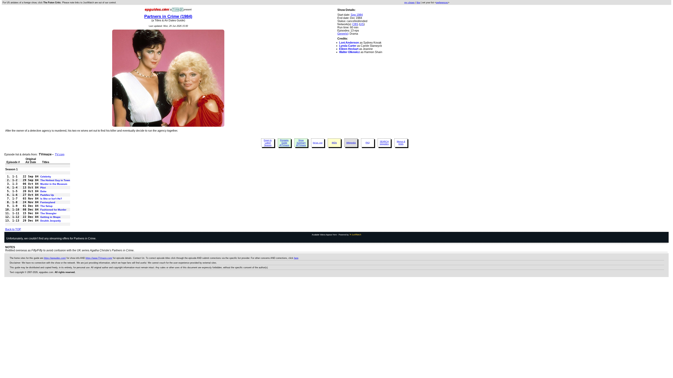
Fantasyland (47, 202)
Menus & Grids (401, 142)
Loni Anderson (349, 42)
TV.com (59, 154)
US (362, 24)
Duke (43, 191)
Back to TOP (13, 229)
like (418, 2)
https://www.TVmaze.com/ (99, 258)
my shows (409, 2)
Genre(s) (342, 33)
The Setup (46, 206)
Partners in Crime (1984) (168, 16)
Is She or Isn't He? (51, 198)
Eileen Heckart (348, 48)
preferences (442, 2)
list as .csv (317, 143)
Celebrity (45, 176)
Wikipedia (351, 143)
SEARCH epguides (384, 142)
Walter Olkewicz (349, 52)
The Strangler (48, 213)
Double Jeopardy (50, 220)
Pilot (43, 187)
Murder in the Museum (53, 184)
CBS (355, 24)
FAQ (368, 143)
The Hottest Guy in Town (55, 180)
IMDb (334, 143)
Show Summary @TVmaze (301, 142)
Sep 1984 (357, 14)
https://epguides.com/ (55, 258)
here (296, 258)
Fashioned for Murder (53, 209)
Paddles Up (47, 195)
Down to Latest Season (268, 142)
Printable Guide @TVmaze (284, 142)
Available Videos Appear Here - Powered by (330, 235)
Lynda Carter (347, 45)
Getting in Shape (50, 217)
